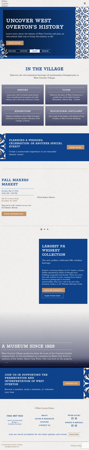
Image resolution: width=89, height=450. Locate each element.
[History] (23, 94)
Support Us (71, 383)
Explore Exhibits (53, 290)
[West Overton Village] (8, 3)
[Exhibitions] (23, 116)
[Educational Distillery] (66, 116)
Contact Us (44, 425)
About (44, 415)
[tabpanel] (44, 197)
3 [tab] (47, 229)
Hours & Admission (44, 419)
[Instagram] (76, 418)
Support (44, 422)
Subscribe (73, 434)
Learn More (14, 43)
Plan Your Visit (52, 296)
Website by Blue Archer (79, 446)
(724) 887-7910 (15, 416)
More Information (13, 214)
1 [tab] (41, 229)
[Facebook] (72, 418)
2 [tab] (44, 229)
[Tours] (66, 94)
